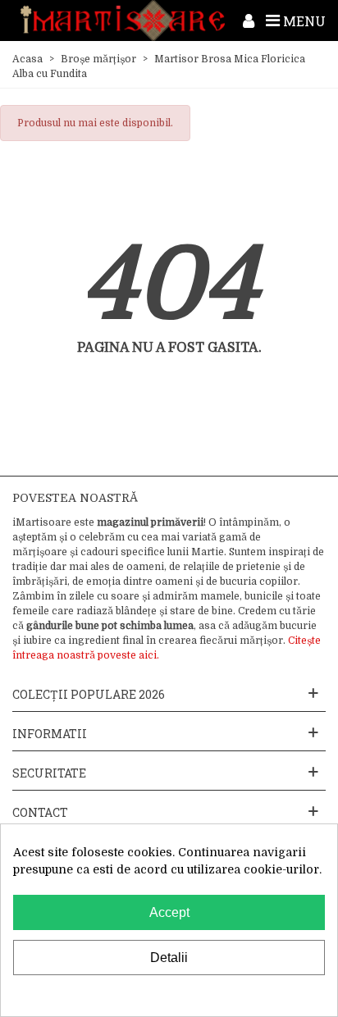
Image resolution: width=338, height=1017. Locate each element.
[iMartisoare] (122, 21)
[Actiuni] (248, 20)
